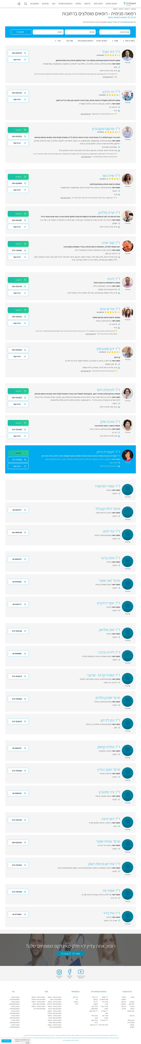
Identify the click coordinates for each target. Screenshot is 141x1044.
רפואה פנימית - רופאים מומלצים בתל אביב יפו (13, 1003)
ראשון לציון (113, 147)
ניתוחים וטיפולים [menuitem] (65, 3)
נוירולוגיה (108, 104)
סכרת (77, 220)
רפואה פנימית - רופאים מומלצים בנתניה (15, 1021)
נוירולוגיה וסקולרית (85, 104)
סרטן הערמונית (78, 459)
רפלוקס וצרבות (91, 143)
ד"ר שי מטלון (94, 1025)
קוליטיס (36, 141)
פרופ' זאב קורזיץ (105, 1017)
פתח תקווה (113, 462)
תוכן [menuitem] (53, 3)
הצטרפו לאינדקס (131, 1003)
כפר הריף (114, 898)
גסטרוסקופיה (47, 64)
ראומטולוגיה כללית (99, 286)
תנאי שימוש (130, 1011)
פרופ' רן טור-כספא (104, 1007)
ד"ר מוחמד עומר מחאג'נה (104, 998)
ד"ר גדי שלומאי (95, 1003)
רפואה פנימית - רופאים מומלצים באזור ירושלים (38, 998)
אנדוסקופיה (66, 64)
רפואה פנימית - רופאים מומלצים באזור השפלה (54, 1012)
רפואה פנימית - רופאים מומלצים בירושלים (15, 998)
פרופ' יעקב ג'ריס (94, 1021)
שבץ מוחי (101, 104)
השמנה (58, 397)
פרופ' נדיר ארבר (105, 1003)
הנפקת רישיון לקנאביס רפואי (88, 868)
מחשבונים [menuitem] (34, 3)
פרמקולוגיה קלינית (88, 656)
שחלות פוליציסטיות (56, 400)
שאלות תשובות (123, 998)
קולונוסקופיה (57, 64)
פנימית (121, 9)
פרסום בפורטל (132, 1026)
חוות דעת (69, 41)
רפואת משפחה (106, 584)
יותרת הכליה (39, 397)
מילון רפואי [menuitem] (98, 3)
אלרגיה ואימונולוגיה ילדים (83, 250)
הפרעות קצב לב (86, 894)
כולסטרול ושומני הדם (81, 361)
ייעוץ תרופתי (70, 220)
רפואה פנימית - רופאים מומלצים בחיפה (15, 1007)
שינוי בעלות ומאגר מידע (130, 1021)
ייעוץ (81, 220)
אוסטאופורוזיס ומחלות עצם (71, 397)
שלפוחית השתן (67, 459)
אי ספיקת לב (61, 220)
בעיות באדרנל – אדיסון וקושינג (91, 400)
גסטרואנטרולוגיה (105, 64)
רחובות (114, 191)
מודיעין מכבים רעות (110, 289)
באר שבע (114, 364)
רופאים (127, 9)
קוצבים (95, 894)
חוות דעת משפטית (90, 220)
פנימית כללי (76, 1003)
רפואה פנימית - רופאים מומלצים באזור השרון (54, 1021)
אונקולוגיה (107, 459)
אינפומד (133, 9)
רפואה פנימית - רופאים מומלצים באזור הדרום (54, 1007)
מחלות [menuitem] (78, 3)
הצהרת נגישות (132, 1007)
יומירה (91, 429)
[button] (25, 3)
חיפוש (21, 32)
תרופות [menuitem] (87, 3)
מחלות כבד (90, 64)
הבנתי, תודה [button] (6, 1041)
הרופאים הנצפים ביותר (85, 41)
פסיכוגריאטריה (94, 823)
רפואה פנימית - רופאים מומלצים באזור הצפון (38, 1003)
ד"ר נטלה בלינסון (95, 998)
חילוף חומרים (115, 400)
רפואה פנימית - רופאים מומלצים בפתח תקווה (15, 1017)
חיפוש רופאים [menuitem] (111, 3)
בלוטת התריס (85, 397)
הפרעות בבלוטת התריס (72, 400)
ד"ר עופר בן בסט (104, 1012)
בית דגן (114, 432)
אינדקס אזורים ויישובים (123, 1007)
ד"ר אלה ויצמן (93, 1011)
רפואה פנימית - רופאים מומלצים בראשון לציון (15, 1012)
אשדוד (115, 920)
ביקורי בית (43, 220)
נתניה (115, 826)
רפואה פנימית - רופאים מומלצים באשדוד (15, 1026)
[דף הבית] (128, 4)
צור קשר (131, 1016)
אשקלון (114, 223)
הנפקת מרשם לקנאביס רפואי (68, 868)
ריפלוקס (117, 143)
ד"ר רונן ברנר (104, 1020)
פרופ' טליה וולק (103, 1025)
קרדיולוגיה (107, 361)
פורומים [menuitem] (45, 3)
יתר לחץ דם (102, 220)
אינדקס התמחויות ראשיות (123, 1003)
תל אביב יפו (113, 107)
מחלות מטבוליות (49, 397)
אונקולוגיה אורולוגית (91, 459)
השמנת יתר (52, 220)
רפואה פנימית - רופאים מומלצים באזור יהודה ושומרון (38, 1007)
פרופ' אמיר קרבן (94, 1017)
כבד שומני (76, 141)
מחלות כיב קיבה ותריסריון (48, 141)
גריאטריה (103, 773)
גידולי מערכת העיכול (87, 187)
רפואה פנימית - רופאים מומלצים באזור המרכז (54, 1017)
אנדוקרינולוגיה (106, 321)
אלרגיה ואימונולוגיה (99, 250)
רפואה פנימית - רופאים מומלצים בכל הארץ (54, 998)
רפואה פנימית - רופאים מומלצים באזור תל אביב (54, 1003)
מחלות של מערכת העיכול (105, 143)
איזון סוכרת (106, 400)
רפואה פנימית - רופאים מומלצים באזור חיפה (54, 1026)
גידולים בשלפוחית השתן (53, 459)
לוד (111, 920)
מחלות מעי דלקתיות (78, 64)
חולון (115, 67)
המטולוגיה (102, 751)
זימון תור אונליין (101, 41)
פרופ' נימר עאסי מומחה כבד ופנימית (94, 1007)
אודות (132, 997)
